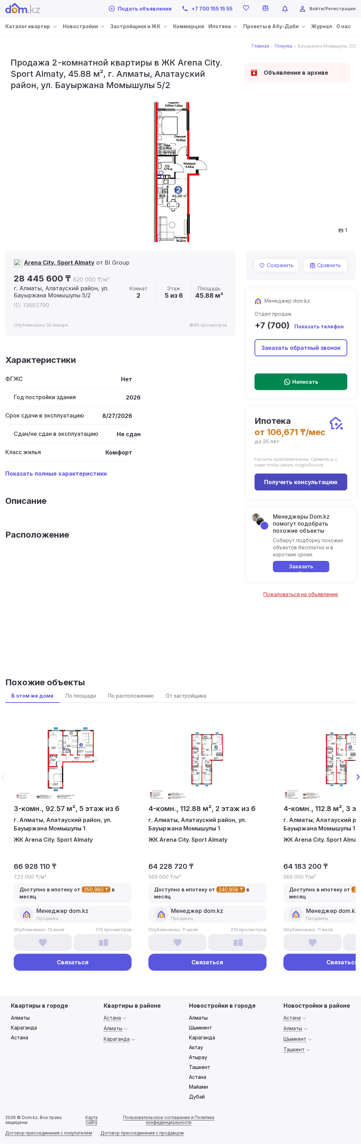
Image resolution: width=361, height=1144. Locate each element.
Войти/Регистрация (333, 8)
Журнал (321, 26)
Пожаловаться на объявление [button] (300, 594)
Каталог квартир (27, 26)
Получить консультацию (300, 482)
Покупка (283, 46)
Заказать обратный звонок (301, 347)
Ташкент (199, 1067)
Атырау (198, 1057)
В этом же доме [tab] (32, 696)
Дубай (197, 1097)
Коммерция (188, 26)
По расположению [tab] (131, 696)
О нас (343, 26)
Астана (19, 1037)
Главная (260, 46)
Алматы (20, 1018)
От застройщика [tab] (186, 696)
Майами (198, 1087)
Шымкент (200, 1028)
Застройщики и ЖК (135, 26)
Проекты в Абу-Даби (271, 26)
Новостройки (80, 26)
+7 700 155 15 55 (212, 9)
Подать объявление (145, 9)
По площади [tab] (81, 696)
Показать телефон (319, 326)
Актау (196, 1047)
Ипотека (219, 26)
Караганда (24, 1028)
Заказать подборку (300, 567)
